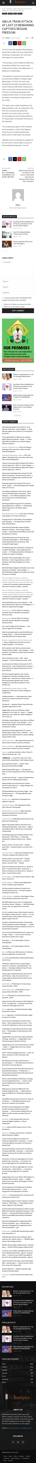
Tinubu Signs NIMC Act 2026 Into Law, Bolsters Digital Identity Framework (16, 441)
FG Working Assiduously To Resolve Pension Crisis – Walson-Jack (16, 839)
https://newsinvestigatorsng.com (18, 208)
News (15, 13)
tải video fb (5, 704)
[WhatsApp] (24, 43)
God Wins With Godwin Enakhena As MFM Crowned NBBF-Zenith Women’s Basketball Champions (17, 1215)
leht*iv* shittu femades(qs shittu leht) (13, 1053)
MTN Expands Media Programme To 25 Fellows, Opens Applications (17, 508)
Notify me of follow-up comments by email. (17, 304)
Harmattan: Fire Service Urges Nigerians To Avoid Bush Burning (17, 1171)
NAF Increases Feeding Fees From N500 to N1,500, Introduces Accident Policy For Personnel (17, 1113)
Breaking (9, 9)
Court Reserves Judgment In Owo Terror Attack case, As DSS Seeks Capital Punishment (16, 498)
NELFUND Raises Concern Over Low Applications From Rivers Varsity (18, 906)
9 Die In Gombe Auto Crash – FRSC (20, 660)
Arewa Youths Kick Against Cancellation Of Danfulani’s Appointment (17, 1143)
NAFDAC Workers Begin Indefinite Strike (20, 1247)
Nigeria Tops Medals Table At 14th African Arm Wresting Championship (17, 829)
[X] (15, 43)
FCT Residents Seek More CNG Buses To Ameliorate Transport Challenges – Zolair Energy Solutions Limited (17, 550)
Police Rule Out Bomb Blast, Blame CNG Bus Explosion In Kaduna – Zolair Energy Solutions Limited (16, 530)
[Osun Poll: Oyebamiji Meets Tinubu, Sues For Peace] (7, 234)
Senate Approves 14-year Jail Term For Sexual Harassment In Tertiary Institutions (17, 698)
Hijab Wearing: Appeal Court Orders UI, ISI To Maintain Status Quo (17, 431)
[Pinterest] (20, 43)
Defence (10, 13)
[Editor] (3, 38)
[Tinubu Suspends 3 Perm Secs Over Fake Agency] (7, 244)
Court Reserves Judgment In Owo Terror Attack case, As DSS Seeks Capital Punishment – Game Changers (16, 493)
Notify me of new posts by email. (14, 307)
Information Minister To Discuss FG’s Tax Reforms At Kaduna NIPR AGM (17, 1153)
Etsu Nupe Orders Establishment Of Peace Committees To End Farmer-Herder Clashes (23, 224)
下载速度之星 (6, 758)
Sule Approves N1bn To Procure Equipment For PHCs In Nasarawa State (18, 772)
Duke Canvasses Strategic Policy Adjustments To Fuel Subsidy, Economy (23, 407)
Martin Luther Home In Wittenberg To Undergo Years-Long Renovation (17, 1083)
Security (20, 13)
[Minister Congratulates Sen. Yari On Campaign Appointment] (7, 377)
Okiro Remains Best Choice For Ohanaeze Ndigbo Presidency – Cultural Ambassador (15, 1121)
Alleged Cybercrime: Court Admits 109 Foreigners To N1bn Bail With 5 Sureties (17, 1181)
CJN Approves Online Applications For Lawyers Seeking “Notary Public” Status (17, 735)
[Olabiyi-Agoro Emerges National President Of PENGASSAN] (7, 397)
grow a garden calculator (10, 764)
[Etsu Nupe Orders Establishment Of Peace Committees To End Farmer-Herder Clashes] (7, 224)
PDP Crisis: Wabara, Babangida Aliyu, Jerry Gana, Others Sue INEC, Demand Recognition (17, 449)
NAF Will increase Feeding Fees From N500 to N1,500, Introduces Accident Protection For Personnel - (16, 1109)
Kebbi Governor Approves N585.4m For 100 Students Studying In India (16, 1093)
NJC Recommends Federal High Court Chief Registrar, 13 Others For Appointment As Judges (18, 605)
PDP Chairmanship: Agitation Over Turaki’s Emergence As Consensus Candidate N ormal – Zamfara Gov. (16, 683)
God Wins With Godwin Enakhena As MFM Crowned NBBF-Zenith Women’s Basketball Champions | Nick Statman (18, 1211)
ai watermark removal (9, 777)
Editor (8, 38)
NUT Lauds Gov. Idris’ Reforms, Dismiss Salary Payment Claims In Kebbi (18, 652)
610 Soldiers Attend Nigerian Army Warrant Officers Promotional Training (17, 725)
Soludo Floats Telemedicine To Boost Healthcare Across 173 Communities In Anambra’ (18, 927)
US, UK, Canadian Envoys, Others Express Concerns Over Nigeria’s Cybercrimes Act (18, 916)
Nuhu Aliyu (5, 940)
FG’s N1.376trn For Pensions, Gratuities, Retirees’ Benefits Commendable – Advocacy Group (16, 612)
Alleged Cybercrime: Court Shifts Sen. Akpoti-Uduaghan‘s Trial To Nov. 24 (17, 714)
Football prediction (8, 696)
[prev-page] (3, 251)
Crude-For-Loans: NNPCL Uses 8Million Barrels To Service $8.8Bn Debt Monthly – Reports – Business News (17, 1253)
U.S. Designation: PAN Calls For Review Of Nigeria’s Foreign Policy (16, 691)
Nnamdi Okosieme (7, 1269)
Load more (17, 415)
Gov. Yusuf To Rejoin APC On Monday (13, 626)
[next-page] (6, 251)
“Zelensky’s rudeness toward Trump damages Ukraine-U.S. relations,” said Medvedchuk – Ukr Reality (16, 966)
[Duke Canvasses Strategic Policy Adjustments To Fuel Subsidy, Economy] (7, 407)
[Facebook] (10, 43)
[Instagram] (18, 1442)
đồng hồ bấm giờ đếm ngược (10, 769)
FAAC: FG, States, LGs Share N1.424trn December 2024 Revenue (18, 1055)
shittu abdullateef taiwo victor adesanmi (14, 602)
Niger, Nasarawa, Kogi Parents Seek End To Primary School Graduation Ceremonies (16, 813)
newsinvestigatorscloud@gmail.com (19, 1428)
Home (4, 9)
